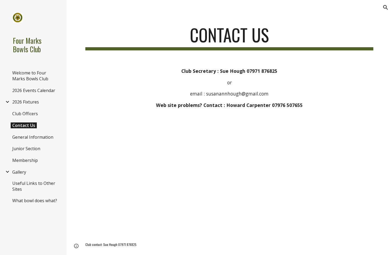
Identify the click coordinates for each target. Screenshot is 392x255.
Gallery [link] (19, 172)
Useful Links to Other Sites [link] (33, 186)
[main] (229, 37)
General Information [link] (32, 137)
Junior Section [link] (26, 149)
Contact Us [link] (23, 125)
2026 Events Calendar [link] (33, 90)
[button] (385, 7)
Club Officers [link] (25, 114)
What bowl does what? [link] (34, 201)
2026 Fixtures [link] (25, 102)
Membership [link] (25, 160)
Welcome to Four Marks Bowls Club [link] (30, 76)
